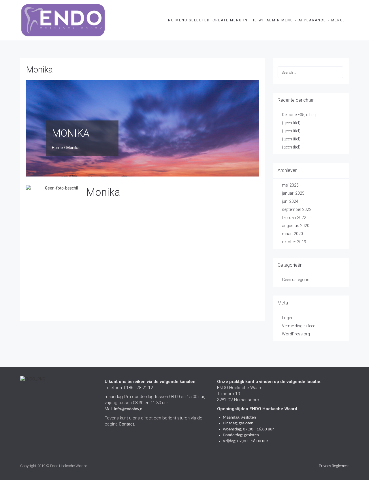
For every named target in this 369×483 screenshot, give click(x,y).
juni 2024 (290, 201)
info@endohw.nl (128, 409)
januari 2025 (293, 193)
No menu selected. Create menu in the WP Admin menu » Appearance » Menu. (256, 20)
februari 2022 (294, 217)
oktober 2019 (294, 241)
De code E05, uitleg (299, 114)
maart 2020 (292, 233)
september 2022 (296, 209)
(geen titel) (291, 122)
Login (287, 317)
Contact (126, 424)
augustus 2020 (295, 225)
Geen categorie (295, 279)
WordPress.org (296, 334)
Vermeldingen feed (298, 326)
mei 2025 (290, 185)
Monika (39, 69)
